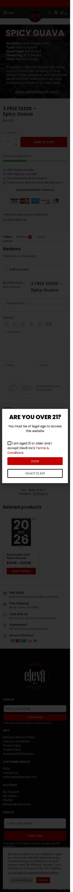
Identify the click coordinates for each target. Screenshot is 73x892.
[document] (35, 446)
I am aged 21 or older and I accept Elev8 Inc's (29, 448)
